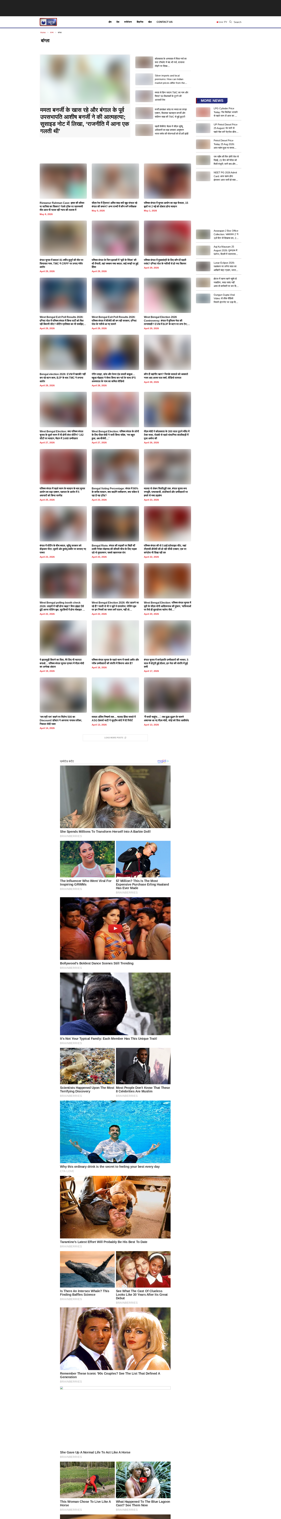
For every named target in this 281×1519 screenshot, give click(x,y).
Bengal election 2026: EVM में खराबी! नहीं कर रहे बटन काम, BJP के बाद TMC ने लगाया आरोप (63, 378)
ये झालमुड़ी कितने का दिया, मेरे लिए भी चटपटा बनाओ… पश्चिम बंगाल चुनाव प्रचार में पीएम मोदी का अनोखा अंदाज (62, 663)
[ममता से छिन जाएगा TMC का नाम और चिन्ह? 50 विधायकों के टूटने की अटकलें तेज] (144, 96)
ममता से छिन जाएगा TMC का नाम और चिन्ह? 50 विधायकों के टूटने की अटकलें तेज (171, 96)
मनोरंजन (128, 21)
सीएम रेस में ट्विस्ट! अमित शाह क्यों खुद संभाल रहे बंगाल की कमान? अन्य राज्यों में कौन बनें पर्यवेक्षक (114, 205)
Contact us (165, 21)
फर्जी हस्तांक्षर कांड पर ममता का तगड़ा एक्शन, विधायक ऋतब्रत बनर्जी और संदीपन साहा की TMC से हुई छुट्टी (171, 113)
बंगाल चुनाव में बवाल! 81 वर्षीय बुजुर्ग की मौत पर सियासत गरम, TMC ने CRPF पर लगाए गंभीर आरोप (61, 263)
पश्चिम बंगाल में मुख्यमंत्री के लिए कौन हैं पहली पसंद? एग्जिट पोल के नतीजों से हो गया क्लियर (165, 262)
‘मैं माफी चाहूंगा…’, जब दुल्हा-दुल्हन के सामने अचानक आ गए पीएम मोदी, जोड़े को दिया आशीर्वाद (166, 718)
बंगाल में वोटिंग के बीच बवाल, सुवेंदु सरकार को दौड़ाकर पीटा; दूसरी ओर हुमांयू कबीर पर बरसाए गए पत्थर (63, 549)
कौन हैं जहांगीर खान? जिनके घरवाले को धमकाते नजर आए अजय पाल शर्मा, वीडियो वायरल (166, 376)
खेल (150, 21)
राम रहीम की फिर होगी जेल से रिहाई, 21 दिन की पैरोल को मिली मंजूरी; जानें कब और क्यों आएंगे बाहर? (226, 160)
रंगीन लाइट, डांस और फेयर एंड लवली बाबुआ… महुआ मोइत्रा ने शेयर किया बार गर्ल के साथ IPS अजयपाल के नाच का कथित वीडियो (114, 378)
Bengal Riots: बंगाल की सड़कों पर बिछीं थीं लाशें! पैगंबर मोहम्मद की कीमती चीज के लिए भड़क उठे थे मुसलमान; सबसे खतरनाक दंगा (114, 549)
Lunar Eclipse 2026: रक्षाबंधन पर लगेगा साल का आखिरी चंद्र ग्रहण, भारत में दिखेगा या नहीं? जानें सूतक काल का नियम (226, 266)
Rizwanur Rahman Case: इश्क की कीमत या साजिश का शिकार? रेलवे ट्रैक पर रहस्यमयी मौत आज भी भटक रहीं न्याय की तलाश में (62, 206)
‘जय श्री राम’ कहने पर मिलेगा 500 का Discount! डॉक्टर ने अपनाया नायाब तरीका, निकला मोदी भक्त (61, 720)
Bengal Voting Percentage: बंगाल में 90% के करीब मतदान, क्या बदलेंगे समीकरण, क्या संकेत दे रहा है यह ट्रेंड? (115, 492)
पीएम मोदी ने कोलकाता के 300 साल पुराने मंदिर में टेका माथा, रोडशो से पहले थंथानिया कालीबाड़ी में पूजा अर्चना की (166, 435)
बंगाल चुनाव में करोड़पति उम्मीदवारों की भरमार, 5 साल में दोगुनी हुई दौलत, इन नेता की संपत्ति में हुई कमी (166, 663)
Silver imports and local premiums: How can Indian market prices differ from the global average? (170, 79)
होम (110, 21)
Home (43, 32)
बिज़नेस (140, 21)
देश (117, 21)
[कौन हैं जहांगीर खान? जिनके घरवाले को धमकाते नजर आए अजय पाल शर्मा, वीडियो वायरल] (167, 359)
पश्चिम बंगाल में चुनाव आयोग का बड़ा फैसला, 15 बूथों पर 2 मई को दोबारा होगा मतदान (166, 205)
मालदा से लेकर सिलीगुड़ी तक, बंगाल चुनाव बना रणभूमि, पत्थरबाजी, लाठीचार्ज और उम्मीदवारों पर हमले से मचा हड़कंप (166, 492)
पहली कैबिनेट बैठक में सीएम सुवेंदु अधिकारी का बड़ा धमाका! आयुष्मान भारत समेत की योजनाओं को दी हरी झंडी (171, 130)
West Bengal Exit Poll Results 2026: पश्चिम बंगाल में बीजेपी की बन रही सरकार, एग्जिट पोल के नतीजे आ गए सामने (114, 320)
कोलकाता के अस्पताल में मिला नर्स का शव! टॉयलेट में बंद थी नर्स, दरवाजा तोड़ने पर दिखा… (171, 62)
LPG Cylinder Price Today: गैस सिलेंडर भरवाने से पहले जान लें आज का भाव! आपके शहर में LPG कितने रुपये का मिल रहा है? (226, 112)
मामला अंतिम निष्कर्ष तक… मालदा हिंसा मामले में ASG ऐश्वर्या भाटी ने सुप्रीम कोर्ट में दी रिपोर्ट (114, 718)
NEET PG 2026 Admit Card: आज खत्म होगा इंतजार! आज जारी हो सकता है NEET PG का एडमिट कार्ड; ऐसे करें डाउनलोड (225, 176)
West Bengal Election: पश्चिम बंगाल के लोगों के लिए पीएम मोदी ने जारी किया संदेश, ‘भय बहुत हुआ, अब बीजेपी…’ (115, 435)
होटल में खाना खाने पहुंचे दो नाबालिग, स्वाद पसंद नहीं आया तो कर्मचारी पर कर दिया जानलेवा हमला (226, 282)
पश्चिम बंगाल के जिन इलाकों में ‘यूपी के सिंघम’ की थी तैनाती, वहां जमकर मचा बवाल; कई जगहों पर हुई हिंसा (115, 263)
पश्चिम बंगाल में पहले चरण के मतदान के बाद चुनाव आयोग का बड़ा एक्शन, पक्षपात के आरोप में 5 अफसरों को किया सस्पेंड (62, 492)
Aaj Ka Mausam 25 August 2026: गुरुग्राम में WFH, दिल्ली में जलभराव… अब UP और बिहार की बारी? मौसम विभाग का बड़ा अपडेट (226, 250)
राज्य (52, 32)
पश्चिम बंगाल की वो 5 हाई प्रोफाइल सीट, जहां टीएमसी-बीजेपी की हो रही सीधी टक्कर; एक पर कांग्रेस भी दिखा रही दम (165, 549)
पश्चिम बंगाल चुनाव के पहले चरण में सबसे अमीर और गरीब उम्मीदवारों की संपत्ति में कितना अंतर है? (115, 661)
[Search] (230, 22)
